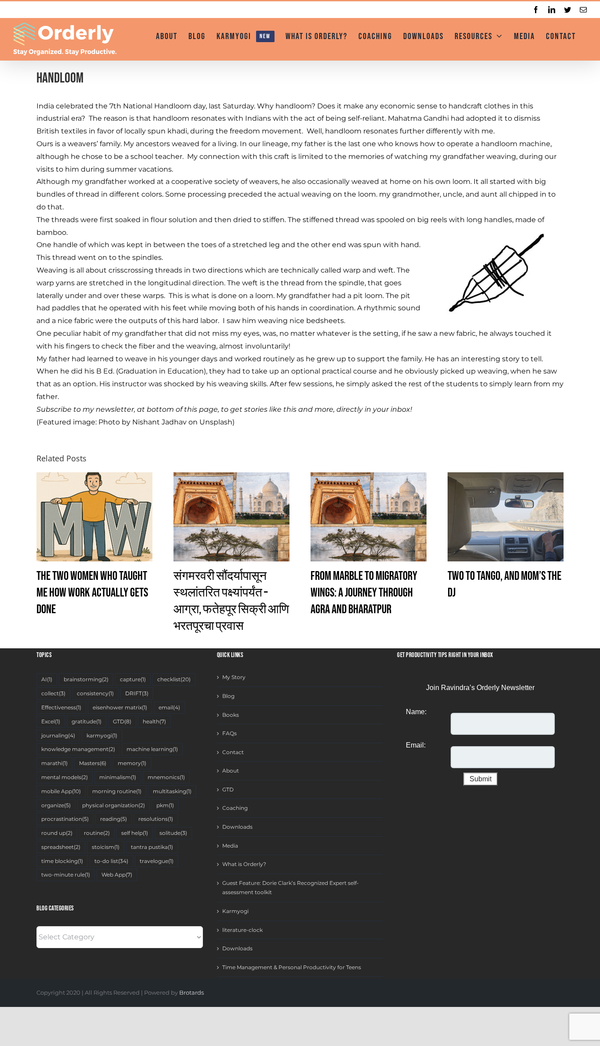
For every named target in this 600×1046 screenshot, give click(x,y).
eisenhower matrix (120, 707)
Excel (50, 721)
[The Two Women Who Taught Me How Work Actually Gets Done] (94, 516)
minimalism (117, 777)
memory (132, 763)
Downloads (237, 826)
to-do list (111, 861)
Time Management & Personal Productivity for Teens (291, 967)
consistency (95, 693)
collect (53, 693)
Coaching (235, 808)
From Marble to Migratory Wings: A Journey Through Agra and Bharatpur (364, 593)
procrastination (65, 819)
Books (230, 715)
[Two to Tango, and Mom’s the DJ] (506, 516)
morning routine (116, 791)
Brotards (191, 992)
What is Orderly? (244, 864)
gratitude (86, 721)
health (154, 721)
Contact (233, 752)
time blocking (62, 861)
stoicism (105, 847)
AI (46, 679)
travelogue (156, 861)
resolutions (155, 819)
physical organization (113, 805)
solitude (173, 833)
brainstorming (86, 679)
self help (134, 833)
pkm (165, 805)
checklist (174, 679)
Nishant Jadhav (159, 422)
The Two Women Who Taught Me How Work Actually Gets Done (92, 593)
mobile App (61, 791)
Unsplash (215, 422)
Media (230, 845)
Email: (416, 745)
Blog (228, 696)
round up (56, 833)
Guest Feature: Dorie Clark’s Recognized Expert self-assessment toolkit (290, 888)
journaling (58, 735)
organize (56, 805)
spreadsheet (60, 847)
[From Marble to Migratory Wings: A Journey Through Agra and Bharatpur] (369, 516)
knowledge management (78, 749)
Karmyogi (235, 911)
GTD (122, 721)
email (169, 707)
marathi (54, 763)
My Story (234, 677)
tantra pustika (152, 847)
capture (133, 679)
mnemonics (166, 777)
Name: (416, 711)
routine (97, 833)
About (230, 770)
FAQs (229, 733)
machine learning (152, 749)
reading (113, 819)
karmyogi (102, 735)
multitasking (172, 791)
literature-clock (242, 930)
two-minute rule (65, 874)
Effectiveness (61, 707)
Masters (92, 763)
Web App (116, 874)
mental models (64, 777)
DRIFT (136, 693)
